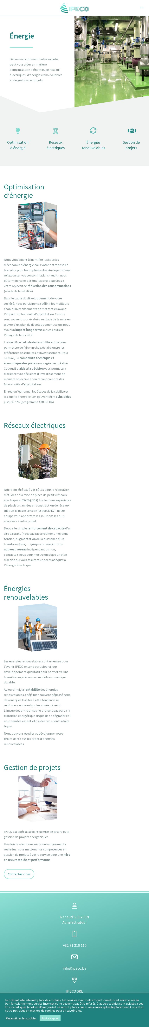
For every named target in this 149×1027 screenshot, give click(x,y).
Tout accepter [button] (50, 1018)
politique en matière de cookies (34, 1010)
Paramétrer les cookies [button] (21, 1018)
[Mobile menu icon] (142, 7)
